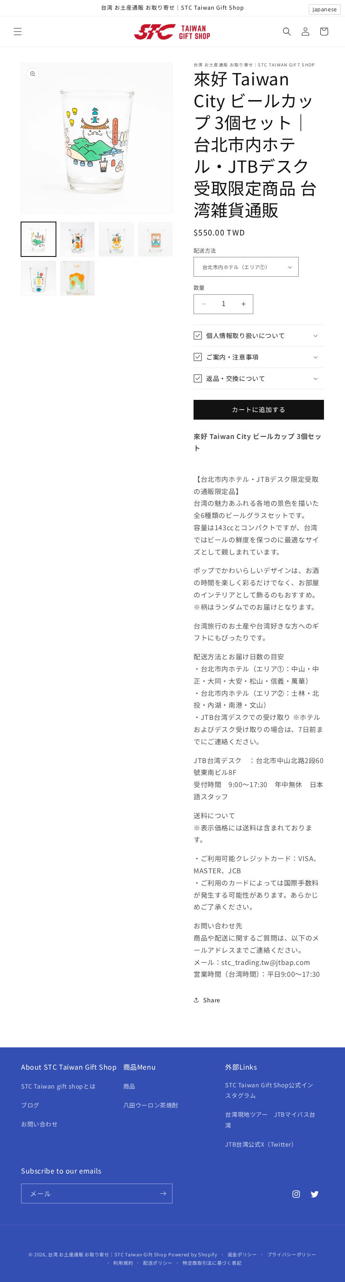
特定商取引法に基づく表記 (212, 1262)
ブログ (30, 1105)
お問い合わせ (39, 1124)
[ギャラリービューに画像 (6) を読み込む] (77, 278)
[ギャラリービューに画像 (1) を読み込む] (38, 239)
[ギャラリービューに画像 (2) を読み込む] (77, 239)
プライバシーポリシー (291, 1254)
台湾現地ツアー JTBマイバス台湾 (270, 1119)
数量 (199, 287)
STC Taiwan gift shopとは (58, 1086)
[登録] (163, 1193)
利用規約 (123, 1262)
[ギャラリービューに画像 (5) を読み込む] (38, 278)
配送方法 (205, 250)
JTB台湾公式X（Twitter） (261, 1144)
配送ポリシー (157, 1262)
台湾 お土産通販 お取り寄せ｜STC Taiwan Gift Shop (107, 1254)
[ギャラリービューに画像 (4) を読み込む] (155, 239)
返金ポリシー (242, 1254)
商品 (129, 1086)
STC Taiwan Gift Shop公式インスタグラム (269, 1090)
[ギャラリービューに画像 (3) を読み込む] (116, 239)
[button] (17, 31)
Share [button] (211, 1000)
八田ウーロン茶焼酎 (150, 1105)
